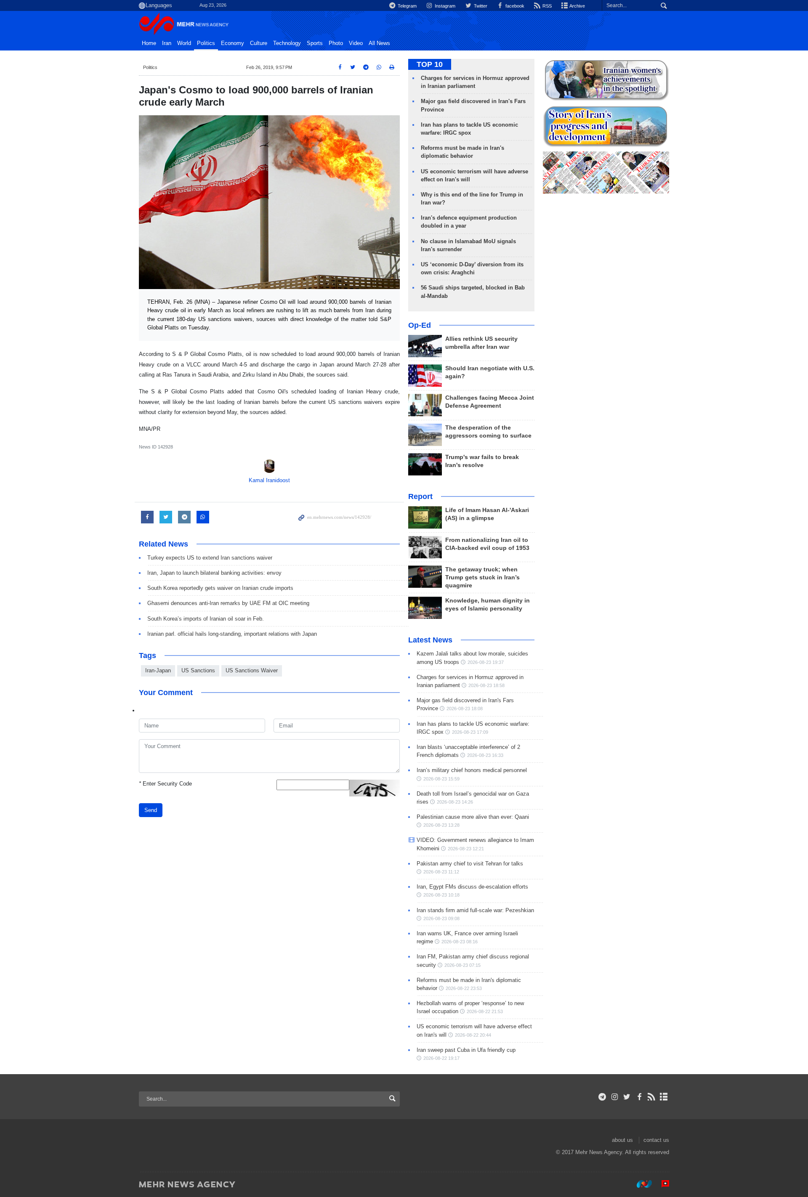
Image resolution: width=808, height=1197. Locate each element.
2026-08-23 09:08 (441, 918)
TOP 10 (430, 64)
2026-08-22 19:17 (441, 1058)
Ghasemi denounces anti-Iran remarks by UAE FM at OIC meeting (228, 603)
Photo (336, 43)
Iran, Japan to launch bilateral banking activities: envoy (214, 573)
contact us (656, 1140)
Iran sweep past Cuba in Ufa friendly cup (466, 1050)
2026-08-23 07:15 (462, 965)
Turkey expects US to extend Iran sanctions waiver (209, 558)
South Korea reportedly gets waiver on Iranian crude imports (220, 588)
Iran (166, 43)
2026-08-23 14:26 (455, 801)
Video (356, 43)
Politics (206, 43)
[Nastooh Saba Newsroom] (640, 1184)
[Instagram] (614, 1097)
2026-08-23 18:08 (465, 708)
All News (379, 43)
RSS (546, 5)
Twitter (480, 5)
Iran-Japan (158, 670)
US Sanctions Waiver (252, 670)
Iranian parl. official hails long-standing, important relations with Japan (232, 634)
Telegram (406, 5)
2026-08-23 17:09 (470, 732)
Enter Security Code (165, 783)
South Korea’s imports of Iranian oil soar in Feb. (205, 619)
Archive (577, 5)
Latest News (430, 640)
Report (420, 496)
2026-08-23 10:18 (441, 894)
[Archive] (664, 1097)
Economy (232, 43)
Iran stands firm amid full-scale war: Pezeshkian (475, 910)
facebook (514, 5)
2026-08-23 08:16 (459, 941)
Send (150, 810)
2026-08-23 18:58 (486, 685)
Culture (258, 43)
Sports (315, 43)
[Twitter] (627, 1097)
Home (149, 43)
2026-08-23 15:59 (441, 778)
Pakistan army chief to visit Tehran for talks (470, 863)
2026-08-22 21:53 (485, 1011)
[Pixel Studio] (661, 1184)
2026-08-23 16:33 (485, 755)
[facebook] (639, 1097)
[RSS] (651, 1097)
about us (622, 1140)
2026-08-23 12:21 (466, 848)
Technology (287, 43)
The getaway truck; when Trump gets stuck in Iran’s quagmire (482, 577)
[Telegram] (602, 1097)
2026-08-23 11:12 (441, 871)
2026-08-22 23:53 (464, 988)
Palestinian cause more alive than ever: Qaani (473, 817)
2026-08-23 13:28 (441, 825)
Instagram (444, 5)
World (184, 43)
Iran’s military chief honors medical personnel (472, 770)
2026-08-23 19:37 (486, 662)
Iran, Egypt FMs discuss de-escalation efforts (472, 887)
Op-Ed (419, 325)
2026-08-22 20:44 (473, 1035)
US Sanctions (198, 670)
